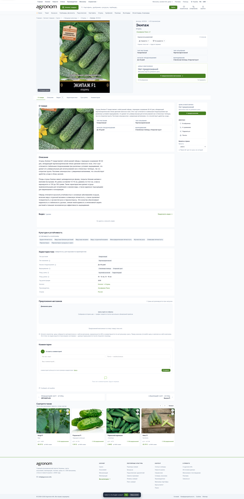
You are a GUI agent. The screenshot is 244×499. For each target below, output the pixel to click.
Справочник (92, 1)
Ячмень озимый (132, 479)
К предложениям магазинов (170, 76)
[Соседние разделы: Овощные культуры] (78, 18)
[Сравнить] (67, 413)
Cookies (198, 496)
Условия (176, 496)
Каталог (47, 1)
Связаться (186, 479)
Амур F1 (40, 435)
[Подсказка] (49, 261)
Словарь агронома (161, 476)
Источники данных (189, 470)
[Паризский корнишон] (123, 420)
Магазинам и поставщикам (192, 473)
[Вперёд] (165, 405)
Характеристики (72, 97)
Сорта (58, 18)
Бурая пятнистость (46, 239)
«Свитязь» (111, 438)
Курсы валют (159, 485)
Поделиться (186, 131)
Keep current (134, 495)
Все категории (104, 479)
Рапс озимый (131, 482)
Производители (72, 1)
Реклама (178, 1)
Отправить (166, 370)
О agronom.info (187, 467)
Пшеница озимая (132, 467)
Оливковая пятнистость (155, 239)
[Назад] (160, 405)
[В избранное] (67, 410)
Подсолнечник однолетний (135, 473)
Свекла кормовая (133, 476)
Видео (60, 97)
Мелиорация (103, 476)
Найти (173, 7)
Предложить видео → (165, 214)
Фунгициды (126, 13)
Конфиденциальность (187, 496)
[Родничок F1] (88, 420)
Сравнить (202, 80)
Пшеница (118, 13)
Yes (126, 495)
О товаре (41, 97)
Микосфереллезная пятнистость (121, 239)
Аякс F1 (145, 435)
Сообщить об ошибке (48, 388)
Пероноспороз (44, 243)
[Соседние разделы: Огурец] (87, 18)
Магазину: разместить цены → (163, 1)
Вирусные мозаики (82, 239)
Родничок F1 (77, 435)
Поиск (157, 488)
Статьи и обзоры (160, 467)
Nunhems (145, 438)
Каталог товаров (48, 18)
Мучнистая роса (139, 239)
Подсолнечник (81, 13)
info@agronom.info (45, 477)
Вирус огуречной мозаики (99, 239)
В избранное (144, 80)
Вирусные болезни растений (64, 239)
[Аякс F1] (158, 420)
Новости (55, 1)
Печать (184, 135)
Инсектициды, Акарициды (141, 13)
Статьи (62, 1)
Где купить (84, 97)
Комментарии (95, 97)
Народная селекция (79, 438)
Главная (40, 1)
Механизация (103, 473)
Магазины (82, 1)
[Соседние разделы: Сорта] (61, 18)
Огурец (100, 13)
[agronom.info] (46, 7)
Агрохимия (102, 470)
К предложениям (192, 113)
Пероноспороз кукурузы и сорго (62, 243)
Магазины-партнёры (161, 482)
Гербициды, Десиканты (67, 13)
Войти (75, 370)
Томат (47, 13)
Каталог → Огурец (104, 284)
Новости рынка (160, 470)
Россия (100, 292)
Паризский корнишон (115, 435)
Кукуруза (54, 13)
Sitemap (205, 496)
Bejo (39, 438)
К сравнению (186, 127)
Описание (50, 97)
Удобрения (108, 13)
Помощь (185, 1)
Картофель (92, 13)
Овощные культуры (70, 18)
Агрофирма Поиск (104, 288)
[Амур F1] (53, 420)
